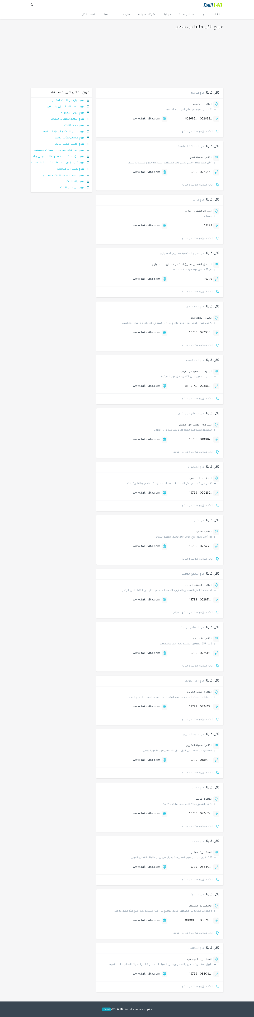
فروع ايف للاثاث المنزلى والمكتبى (65, 107)
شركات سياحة (146, 14)
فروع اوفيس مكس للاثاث (69, 144)
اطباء (216, 14)
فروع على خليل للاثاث (72, 188)
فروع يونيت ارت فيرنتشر (70, 169)
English (106, 1009)
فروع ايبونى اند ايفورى (72, 113)
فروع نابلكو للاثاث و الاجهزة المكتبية (63, 132)
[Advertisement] (127, 62)
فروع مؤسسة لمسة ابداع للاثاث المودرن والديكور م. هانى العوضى (46, 156)
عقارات (127, 14)
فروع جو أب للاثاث (74, 125)
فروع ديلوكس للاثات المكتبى (68, 100)
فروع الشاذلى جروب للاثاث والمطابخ (63, 175)
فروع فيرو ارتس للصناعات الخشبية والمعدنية (57, 163)
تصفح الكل (88, 14)
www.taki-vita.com (146, 119)
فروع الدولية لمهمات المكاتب (67, 119)
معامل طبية (186, 14)
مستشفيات (109, 14)
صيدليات (167, 14)
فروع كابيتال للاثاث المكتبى (69, 138)
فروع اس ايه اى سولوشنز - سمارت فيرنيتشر (59, 150)
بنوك (203, 14)
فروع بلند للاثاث (75, 181)
